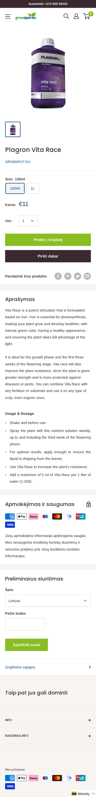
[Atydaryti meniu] (7, 16)
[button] (83, 793)
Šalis (9, 590)
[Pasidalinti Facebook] (58, 276)
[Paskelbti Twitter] (77, 276)
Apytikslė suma (26, 645)
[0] (86, 16)
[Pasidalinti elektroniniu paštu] (87, 276)
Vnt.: (9, 221)
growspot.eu (17, 162)
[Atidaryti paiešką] (66, 16)
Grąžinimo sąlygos (20, 667)
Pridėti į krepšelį (48, 239)
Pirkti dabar (48, 256)
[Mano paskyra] (76, 16)
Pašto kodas (15, 613)
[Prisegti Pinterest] (67, 276)
